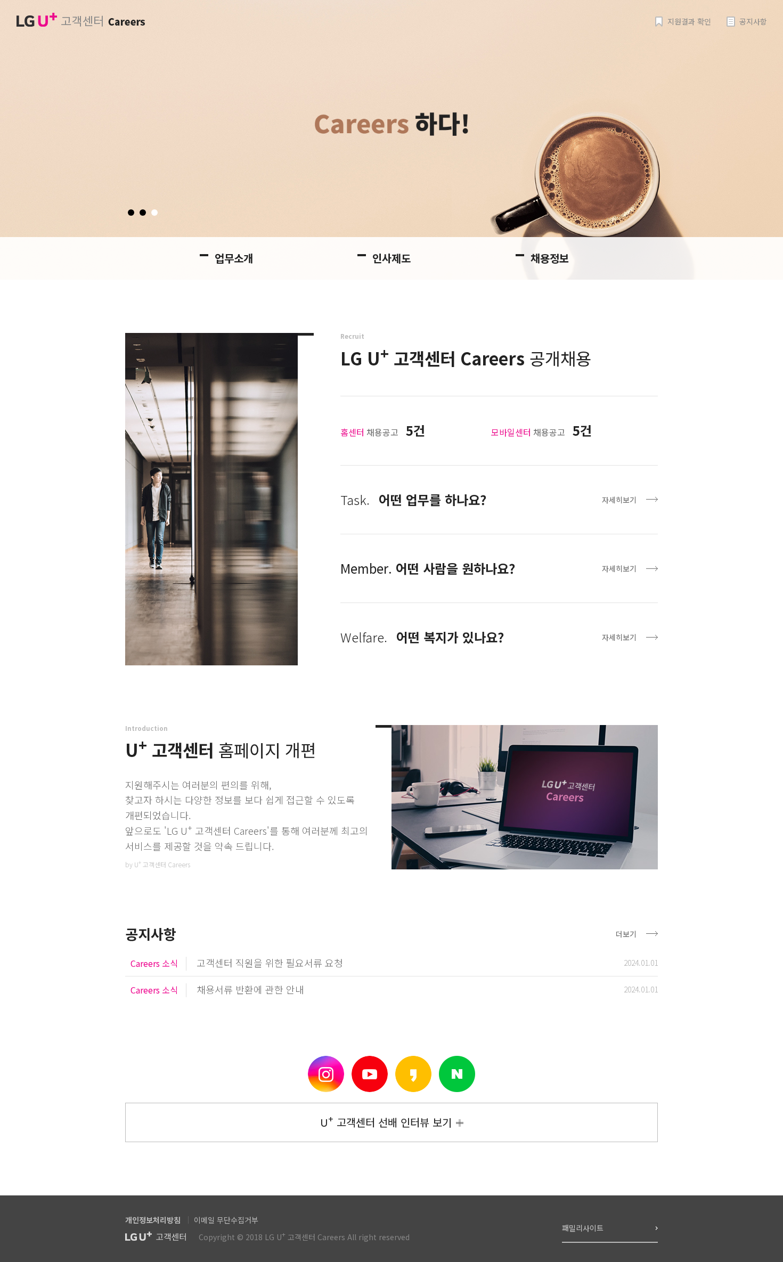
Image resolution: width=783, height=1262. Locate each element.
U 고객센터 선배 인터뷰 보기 (386, 1121)
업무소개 (234, 258)
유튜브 (370, 1074)
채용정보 (550, 258)
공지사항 (753, 22)
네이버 (457, 1074)
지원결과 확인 (689, 22)
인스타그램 (326, 1074)
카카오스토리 (413, 1074)
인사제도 (391, 258)
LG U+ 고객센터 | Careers (80, 20)
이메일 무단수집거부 (226, 1220)
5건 (415, 430)
